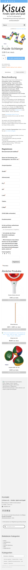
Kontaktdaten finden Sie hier (12, 114)
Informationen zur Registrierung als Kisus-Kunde (14, 521)
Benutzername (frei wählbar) (10, 151)
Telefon (4, 201)
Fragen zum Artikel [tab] (20, 72)
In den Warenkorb (15, 58)
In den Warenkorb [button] (14, 300)
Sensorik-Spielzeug (7, 545)
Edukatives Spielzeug (21, 28)
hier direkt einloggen (10, 131)
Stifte (4, 546)
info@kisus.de (18, 110)
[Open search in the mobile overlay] (14, 526)
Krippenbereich (7, 548)
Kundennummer (6, 219)
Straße (4, 171)
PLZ (3, 183)
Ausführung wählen (14, 329)
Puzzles (15, 67)
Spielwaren (20, 67)
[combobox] (14, 556)
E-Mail (4, 207)
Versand (6, 515)
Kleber (4, 540)
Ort (3, 189)
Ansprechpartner (7, 165)
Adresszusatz (6, 177)
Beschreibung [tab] (8, 72)
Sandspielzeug (6, 542)
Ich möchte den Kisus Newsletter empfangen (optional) (8, 235)
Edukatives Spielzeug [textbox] (14, 556)
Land (3, 195)
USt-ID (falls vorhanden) (8, 213)
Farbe (4, 543)
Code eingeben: (6, 252)
